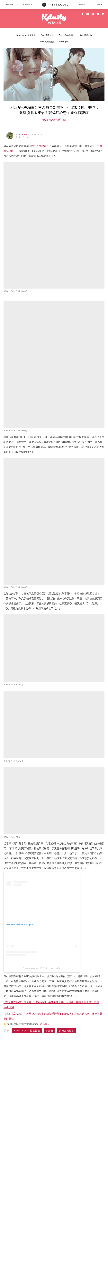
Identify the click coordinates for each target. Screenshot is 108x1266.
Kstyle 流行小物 (85, 35)
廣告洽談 (81, 4)
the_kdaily (44, 1023)
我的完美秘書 (39, 145)
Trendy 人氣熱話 (46, 41)
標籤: (7, 1030)
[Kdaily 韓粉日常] (54, 19)
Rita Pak (23, 134)
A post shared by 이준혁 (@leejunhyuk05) (42, 968)
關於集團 (9, 4)
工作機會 (98, 4)
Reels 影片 (64, 41)
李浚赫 (49, 1030)
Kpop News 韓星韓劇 (25, 35)
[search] (77, 14)
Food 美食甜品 (47, 35)
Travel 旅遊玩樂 (66, 35)
